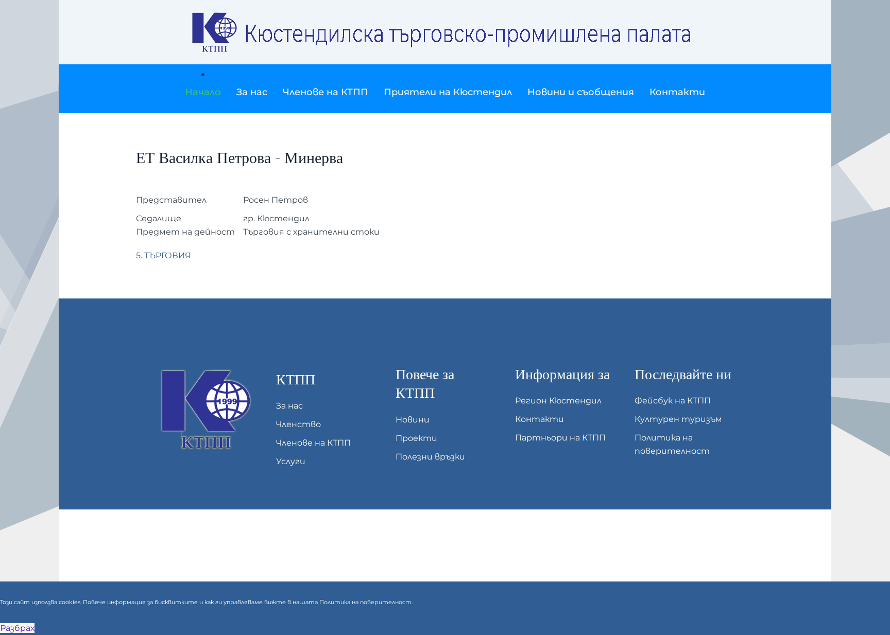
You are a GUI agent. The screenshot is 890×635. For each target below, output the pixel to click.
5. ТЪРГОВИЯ (163, 255)
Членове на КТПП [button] (325, 92)
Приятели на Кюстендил (448, 92)
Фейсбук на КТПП (673, 400)
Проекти (416, 438)
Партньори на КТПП (560, 438)
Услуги (290, 461)
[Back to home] (445, 32)
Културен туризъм (678, 419)
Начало (203, 92)
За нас (289, 406)
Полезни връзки (430, 457)
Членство (298, 424)
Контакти (677, 92)
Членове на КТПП (313, 443)
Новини (413, 420)
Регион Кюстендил (558, 400)
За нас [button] (251, 92)
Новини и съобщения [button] (580, 92)
